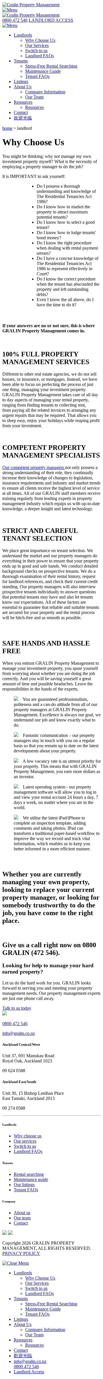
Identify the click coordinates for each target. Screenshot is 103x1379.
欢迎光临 (23, 117)
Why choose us (27, 1135)
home (7, 128)
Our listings (24, 1184)
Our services (25, 1141)
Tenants (21, 60)
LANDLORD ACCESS (51, 20)
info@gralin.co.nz (18, 1033)
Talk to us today (16, 1008)
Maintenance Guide (43, 71)
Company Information (45, 91)
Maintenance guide (31, 1179)
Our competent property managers (33, 467)
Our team (22, 1217)
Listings (21, 81)
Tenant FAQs (37, 76)
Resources (23, 102)
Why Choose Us (40, 40)
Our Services (37, 45)
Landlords (23, 35)
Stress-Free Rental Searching (51, 66)
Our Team (34, 97)
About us (22, 1212)
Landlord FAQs (39, 55)
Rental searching (29, 1174)
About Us (22, 86)
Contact (21, 112)
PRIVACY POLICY (21, 1253)
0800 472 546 (14, 20)
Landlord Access (29, 1371)
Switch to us (36, 50)
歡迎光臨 (23, 1355)
